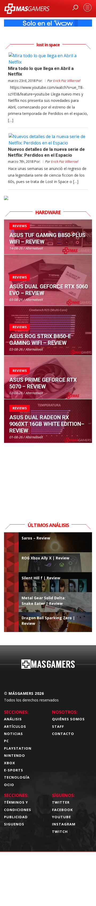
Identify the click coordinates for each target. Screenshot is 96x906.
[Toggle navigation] (87, 7)
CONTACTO (63, 733)
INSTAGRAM (63, 824)
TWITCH (60, 831)
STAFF (58, 726)
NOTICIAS (13, 733)
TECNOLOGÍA (17, 777)
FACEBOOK (62, 809)
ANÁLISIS (13, 719)
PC (6, 740)
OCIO (9, 784)
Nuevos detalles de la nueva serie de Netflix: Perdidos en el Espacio (46, 152)
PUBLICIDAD (16, 816)
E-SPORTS (13, 770)
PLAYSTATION (17, 748)
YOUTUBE (61, 816)
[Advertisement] (48, 476)
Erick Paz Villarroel (66, 80)
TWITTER (61, 802)
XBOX (9, 762)
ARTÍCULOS (15, 726)
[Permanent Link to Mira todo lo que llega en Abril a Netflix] (48, 59)
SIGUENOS (14, 824)
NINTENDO (14, 755)
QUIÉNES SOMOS (68, 719)
